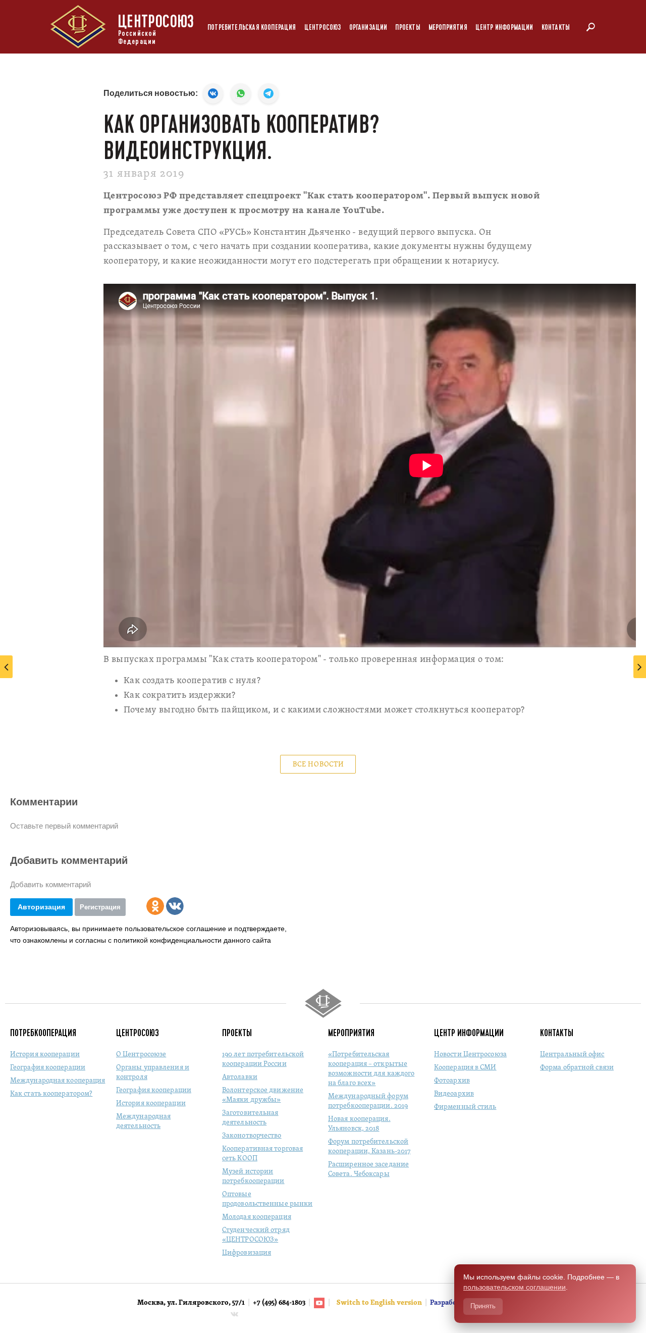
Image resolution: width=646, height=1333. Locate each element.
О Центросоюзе (141, 1054)
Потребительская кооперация (251, 27)
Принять (483, 1306)
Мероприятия (447, 27)
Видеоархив (454, 1094)
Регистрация (100, 907)
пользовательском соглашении (514, 1287)
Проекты (407, 27)
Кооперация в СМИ (465, 1067)
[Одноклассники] (155, 906)
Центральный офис (572, 1054)
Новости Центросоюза (470, 1054)
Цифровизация (246, 1253)
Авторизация (41, 907)
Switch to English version (380, 1303)
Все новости (318, 764)
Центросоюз (322, 27)
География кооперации (47, 1067)
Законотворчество (252, 1136)
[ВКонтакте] (175, 906)
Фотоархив (452, 1080)
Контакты (556, 27)
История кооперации (45, 1054)
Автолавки (239, 1077)
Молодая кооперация (256, 1217)
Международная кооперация (57, 1080)
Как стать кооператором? (51, 1094)
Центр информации (504, 27)
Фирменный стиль (465, 1107)
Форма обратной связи (577, 1067)
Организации (368, 27)
